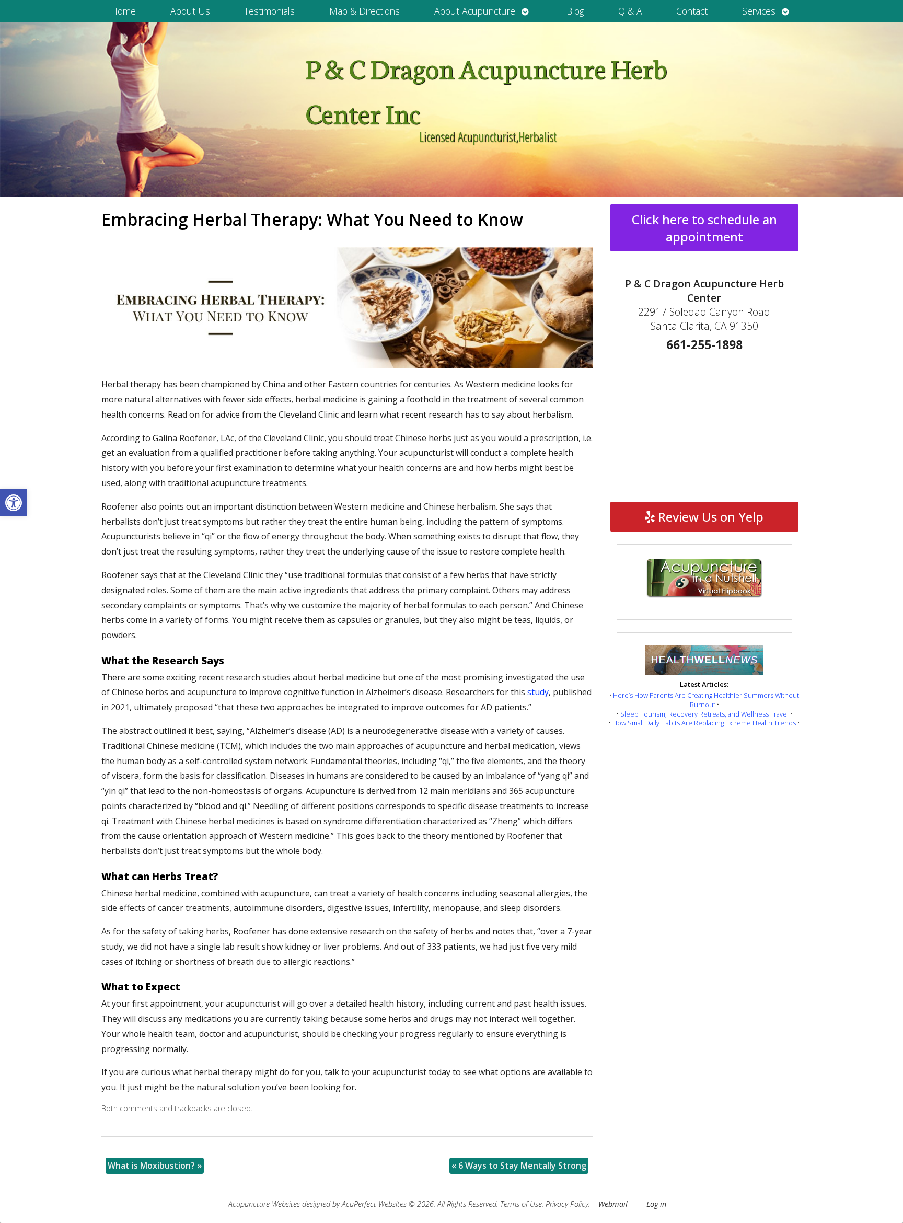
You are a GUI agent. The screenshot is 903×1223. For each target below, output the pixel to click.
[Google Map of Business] (704, 416)
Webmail (613, 1204)
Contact (692, 11)
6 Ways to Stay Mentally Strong (519, 1165)
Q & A (630, 11)
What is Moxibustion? (155, 1165)
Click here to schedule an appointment (704, 228)
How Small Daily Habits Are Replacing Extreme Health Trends (704, 723)
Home (123, 11)
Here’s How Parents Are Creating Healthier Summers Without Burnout (706, 699)
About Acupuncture (474, 11)
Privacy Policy (567, 1204)
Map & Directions (364, 11)
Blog (575, 11)
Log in (656, 1204)
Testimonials (269, 11)
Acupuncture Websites (264, 1204)
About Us (190, 11)
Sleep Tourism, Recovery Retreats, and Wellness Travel (704, 714)
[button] (13, 502)
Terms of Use (521, 1204)
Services (758, 11)
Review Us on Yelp (709, 516)
